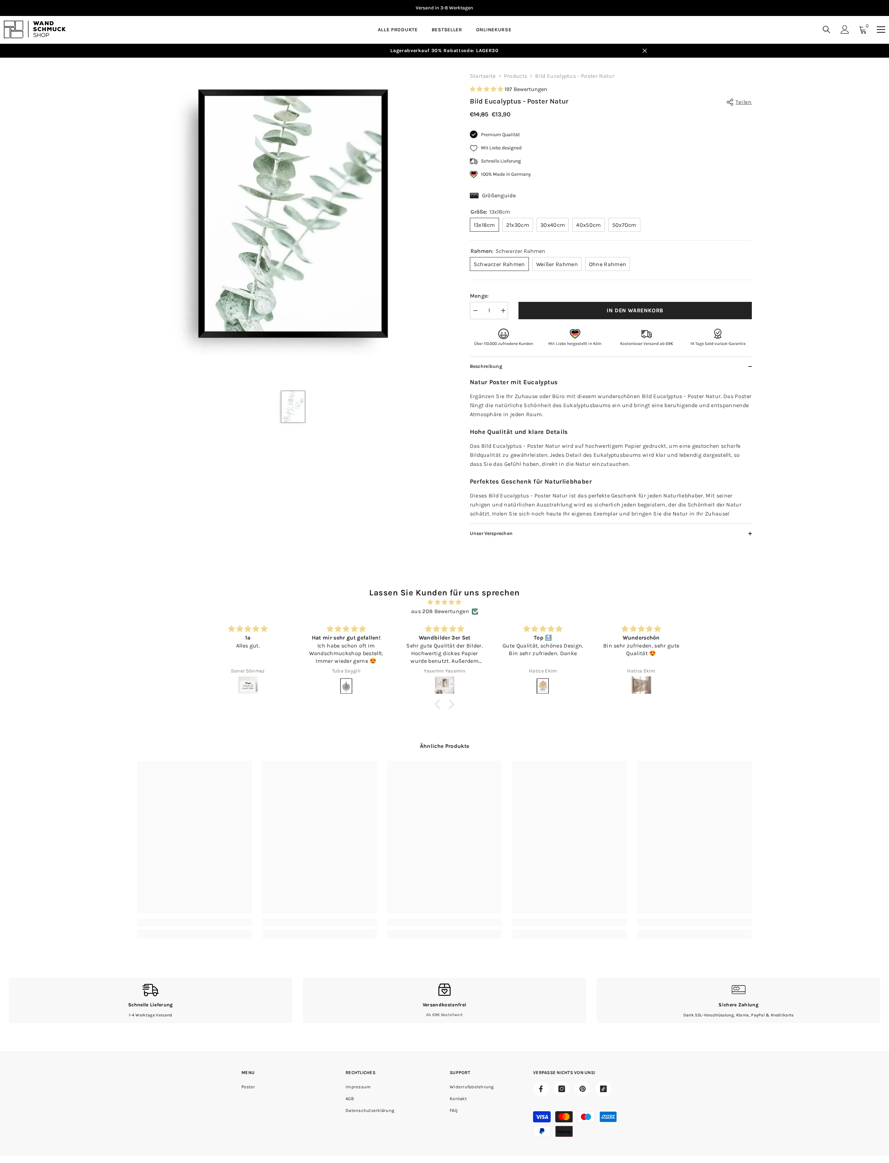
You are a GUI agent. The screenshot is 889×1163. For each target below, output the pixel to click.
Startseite (483, 76)
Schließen (645, 51)
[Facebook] (541, 1089)
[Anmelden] (845, 29)
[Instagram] (562, 1089)
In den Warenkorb (635, 310)
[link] (194, 922)
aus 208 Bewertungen (440, 611)
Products (515, 76)
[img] (444, 602)
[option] (293, 214)
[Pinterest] (582, 1089)
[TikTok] (603, 1089)
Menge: (479, 295)
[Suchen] (826, 29)
